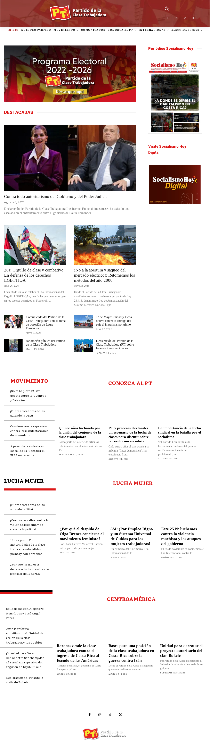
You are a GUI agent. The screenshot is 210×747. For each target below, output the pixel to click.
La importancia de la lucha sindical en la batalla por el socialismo (179, 432)
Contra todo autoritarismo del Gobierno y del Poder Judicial (56, 196)
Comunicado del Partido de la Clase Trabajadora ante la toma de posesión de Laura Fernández (46, 322)
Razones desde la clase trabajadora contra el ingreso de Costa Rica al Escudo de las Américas (78, 653)
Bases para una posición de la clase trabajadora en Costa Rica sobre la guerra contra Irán (131, 653)
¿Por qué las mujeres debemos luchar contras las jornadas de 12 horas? (29, 569)
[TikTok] (184, 18)
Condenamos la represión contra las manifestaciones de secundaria (29, 430)
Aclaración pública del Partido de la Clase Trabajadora (45, 342)
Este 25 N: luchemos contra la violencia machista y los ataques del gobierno (181, 536)
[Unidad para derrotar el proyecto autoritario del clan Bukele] (183, 623)
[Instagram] (176, 18)
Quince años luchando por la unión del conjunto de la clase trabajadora (80, 432)
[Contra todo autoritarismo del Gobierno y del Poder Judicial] (70, 158)
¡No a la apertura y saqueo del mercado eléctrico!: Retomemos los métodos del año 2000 (104, 275)
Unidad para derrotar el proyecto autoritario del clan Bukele (181, 650)
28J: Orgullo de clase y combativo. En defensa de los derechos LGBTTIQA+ (34, 275)
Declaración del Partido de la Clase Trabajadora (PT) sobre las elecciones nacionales (115, 344)
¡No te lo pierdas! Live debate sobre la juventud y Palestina (28, 395)
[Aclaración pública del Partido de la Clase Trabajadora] (13, 345)
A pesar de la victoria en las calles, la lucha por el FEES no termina (27, 450)
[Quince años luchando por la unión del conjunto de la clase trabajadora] (80, 407)
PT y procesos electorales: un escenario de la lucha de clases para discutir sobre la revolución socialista (129, 434)
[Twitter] (193, 18)
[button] (166, 8)
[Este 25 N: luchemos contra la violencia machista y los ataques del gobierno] (183, 507)
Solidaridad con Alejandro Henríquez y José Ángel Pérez (25, 613)
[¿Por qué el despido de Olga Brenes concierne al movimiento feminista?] (82, 507)
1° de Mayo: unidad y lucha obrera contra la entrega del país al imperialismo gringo (114, 320)
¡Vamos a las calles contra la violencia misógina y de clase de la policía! (29, 524)
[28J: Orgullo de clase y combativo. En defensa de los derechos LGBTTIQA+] (35, 245)
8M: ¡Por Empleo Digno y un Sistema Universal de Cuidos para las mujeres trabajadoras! (132, 536)
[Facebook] (167, 18)
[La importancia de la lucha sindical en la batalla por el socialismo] (180, 407)
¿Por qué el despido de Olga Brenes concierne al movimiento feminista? (82, 534)
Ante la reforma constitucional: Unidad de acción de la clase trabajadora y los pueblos (24, 635)
